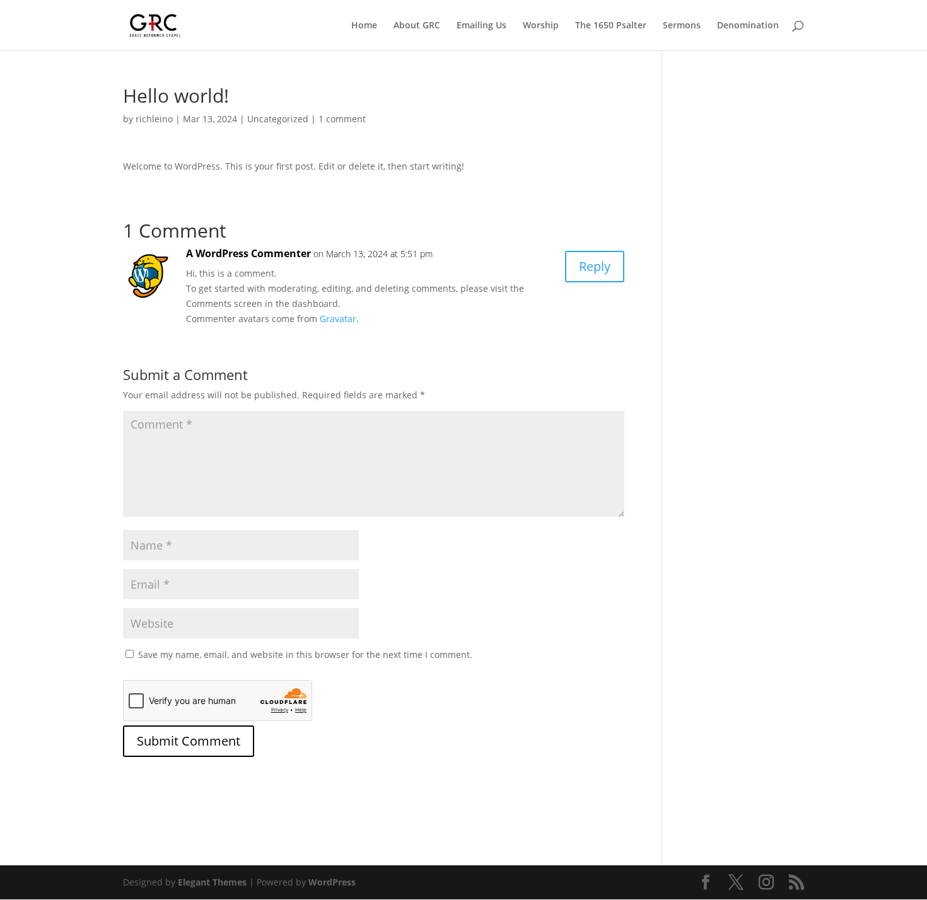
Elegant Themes (212, 882)
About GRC (417, 26)
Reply (594, 266)
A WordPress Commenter (248, 253)
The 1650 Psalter (610, 26)
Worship (541, 26)
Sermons (682, 26)
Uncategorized (277, 119)
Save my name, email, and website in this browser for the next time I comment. (305, 655)
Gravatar (338, 319)
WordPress (332, 882)
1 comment (342, 119)
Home (364, 26)
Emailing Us (481, 26)
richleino (154, 119)
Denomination (748, 26)
